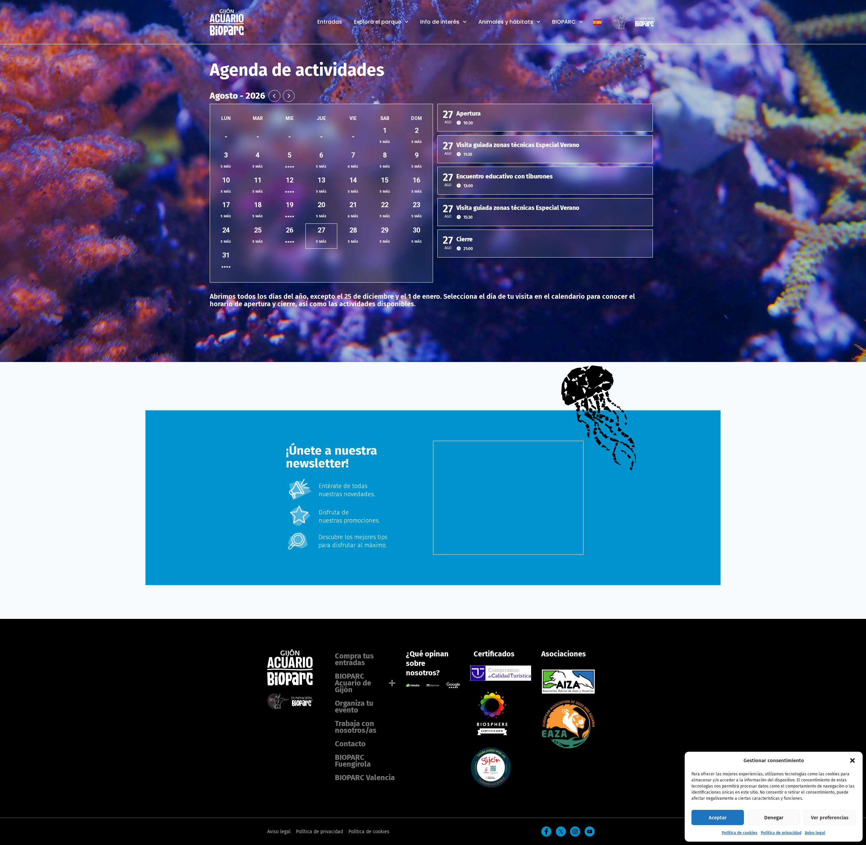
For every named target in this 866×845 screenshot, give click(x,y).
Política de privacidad (781, 832)
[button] (852, 760)
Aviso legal (815, 832)
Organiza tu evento (354, 707)
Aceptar (718, 818)
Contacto (350, 743)
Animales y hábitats (505, 22)
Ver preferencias (829, 818)
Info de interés (439, 22)
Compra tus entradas (354, 659)
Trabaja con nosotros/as (356, 727)
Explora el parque (377, 22)
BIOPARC (564, 22)
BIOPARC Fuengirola (353, 761)
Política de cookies (739, 832)
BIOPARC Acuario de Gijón (353, 683)
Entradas (329, 22)
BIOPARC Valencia (365, 777)
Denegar (773, 818)
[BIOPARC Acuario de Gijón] (490, 733)
